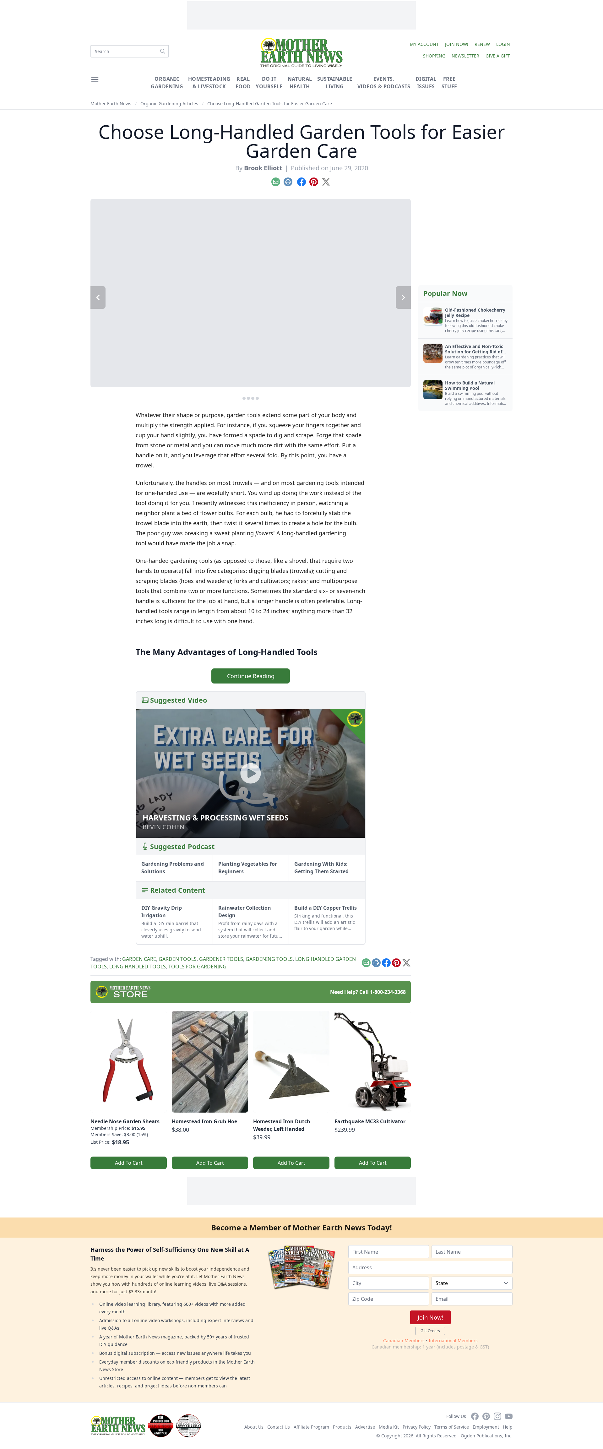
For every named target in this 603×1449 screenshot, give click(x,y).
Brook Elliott (263, 168)
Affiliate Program (311, 1427)
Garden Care (139, 959)
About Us (253, 1427)
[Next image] (403, 297)
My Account (424, 44)
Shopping (434, 56)
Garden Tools (178, 959)
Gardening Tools (269, 959)
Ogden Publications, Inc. (487, 1436)
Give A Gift (498, 56)
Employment (486, 1427)
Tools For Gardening (197, 966)
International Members (453, 1340)
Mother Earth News (110, 103)
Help (508, 1427)
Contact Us (278, 1427)
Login (503, 44)
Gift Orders (430, 1330)
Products (342, 1427)
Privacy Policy (417, 1427)
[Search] (162, 51)
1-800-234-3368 (388, 992)
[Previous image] (98, 297)
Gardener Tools (221, 959)
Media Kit (389, 1427)
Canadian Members (404, 1340)
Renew (482, 44)
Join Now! (456, 44)
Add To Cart (129, 1162)
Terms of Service (451, 1427)
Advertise (365, 1427)
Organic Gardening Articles (169, 103)
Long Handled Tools (137, 966)
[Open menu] (94, 79)
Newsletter (465, 56)
